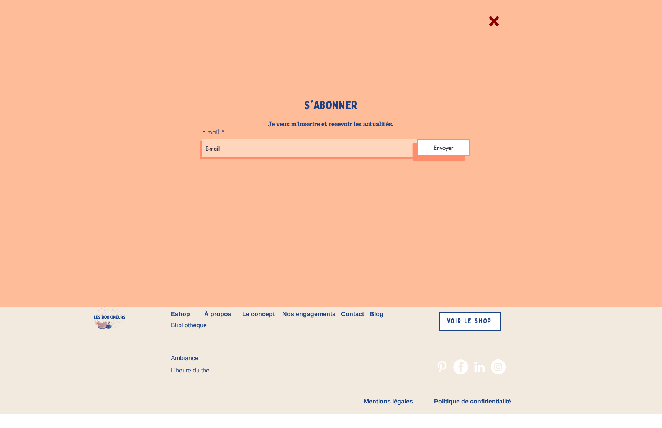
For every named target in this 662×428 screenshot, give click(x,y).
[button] (494, 21)
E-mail (210, 132)
